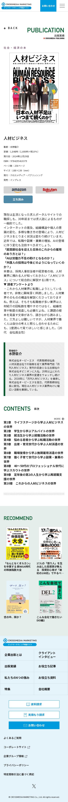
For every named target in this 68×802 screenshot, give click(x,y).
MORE (57, 419)
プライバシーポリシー (16, 765)
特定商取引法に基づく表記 (19, 774)
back (12, 28)
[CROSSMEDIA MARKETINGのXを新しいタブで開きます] (34, 786)
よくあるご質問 (12, 738)
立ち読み (18, 199)
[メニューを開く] (62, 6)
